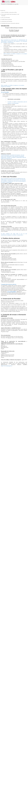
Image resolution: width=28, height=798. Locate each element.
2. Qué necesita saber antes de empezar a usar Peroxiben (9, 15)
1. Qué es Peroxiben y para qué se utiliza (8, 12)
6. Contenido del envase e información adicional (9, 23)
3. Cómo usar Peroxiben (5, 17)
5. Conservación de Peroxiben (6, 21)
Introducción (2, 10)
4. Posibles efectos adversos (6, 19)
